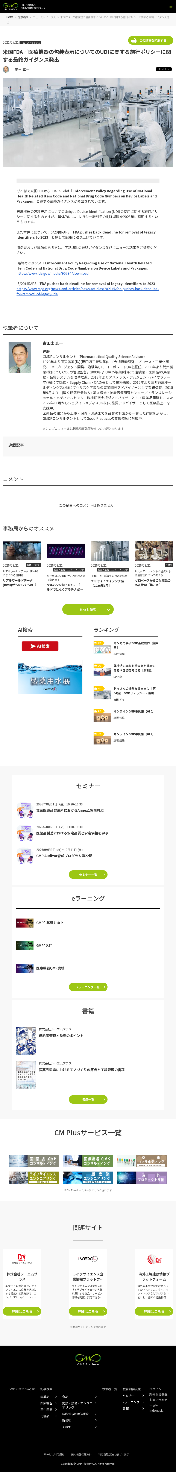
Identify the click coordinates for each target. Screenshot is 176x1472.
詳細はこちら (22, 1311)
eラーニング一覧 (88, 987)
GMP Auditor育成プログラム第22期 (64, 855)
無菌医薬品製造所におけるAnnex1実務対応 (70, 810)
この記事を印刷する (152, 40)
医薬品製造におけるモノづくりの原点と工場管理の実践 (82, 1069)
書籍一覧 (88, 1099)
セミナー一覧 (88, 874)
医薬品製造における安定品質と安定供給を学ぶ (72, 832)
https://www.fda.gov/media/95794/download (53, 273)
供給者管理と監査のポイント (61, 1035)
